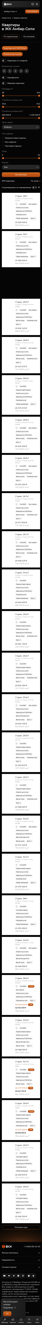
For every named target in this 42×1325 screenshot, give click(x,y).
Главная (21, 1322)
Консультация (32, 11)
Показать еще (21, 1227)
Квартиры (4, 1322)
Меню (37, 1322)
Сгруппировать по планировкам (16, 187)
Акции (29, 1322)
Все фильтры (21, 174)
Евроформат (13, 77)
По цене (34, 181)
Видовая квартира (15, 83)
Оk (7, 1313)
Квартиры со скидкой (17, 60)
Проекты (13, 1322)
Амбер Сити (6, 18)
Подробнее (8, 1308)
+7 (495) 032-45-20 (32, 1247)
